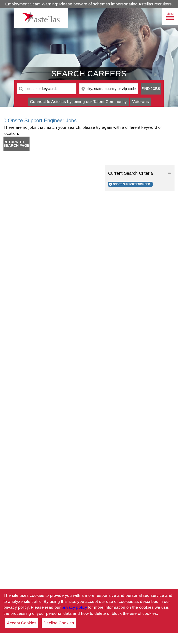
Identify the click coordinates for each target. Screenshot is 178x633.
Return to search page (16, 143)
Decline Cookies (58, 623)
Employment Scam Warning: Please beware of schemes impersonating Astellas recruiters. (89, 4)
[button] (140, 173)
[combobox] (46, 88)
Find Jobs (151, 89)
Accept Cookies (21, 623)
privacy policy (75, 607)
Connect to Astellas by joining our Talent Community (78, 101)
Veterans (140, 101)
